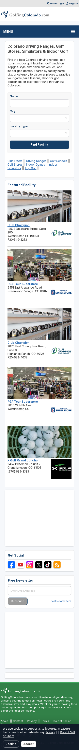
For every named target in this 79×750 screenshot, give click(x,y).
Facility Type (19, 126)
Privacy (32, 721)
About (4, 721)
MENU (8, 31)
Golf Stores (14, 164)
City (12, 111)
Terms (45, 721)
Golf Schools (58, 161)
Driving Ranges (36, 161)
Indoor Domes (35, 164)
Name (14, 96)
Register (73, 3)
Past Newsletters (61, 601)
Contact (18, 721)
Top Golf (30, 168)
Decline (10, 744)
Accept (28, 744)
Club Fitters (14, 161)
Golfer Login (57, 3)
